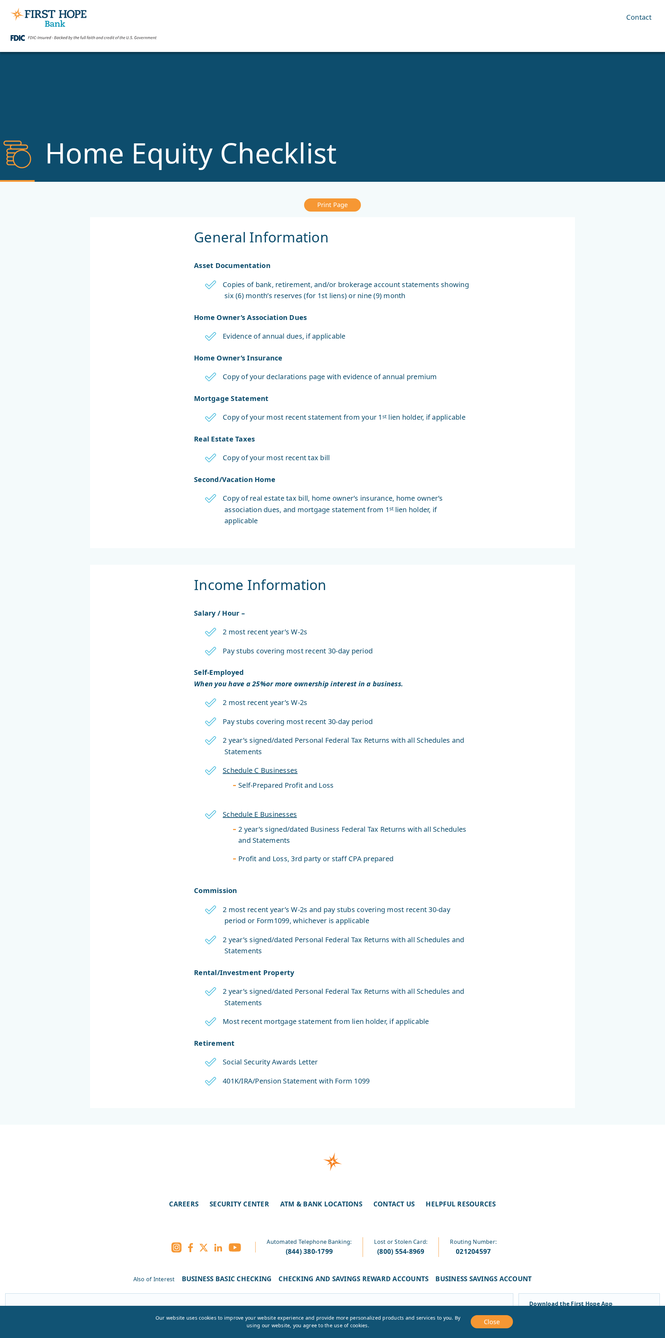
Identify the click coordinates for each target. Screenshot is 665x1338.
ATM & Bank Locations (321, 1203)
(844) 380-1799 (309, 1251)
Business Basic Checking (227, 1278)
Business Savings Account (483, 1278)
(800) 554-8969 (401, 1251)
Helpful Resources (461, 1203)
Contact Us (394, 1203)
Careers (183, 1203)
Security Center (239, 1203)
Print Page (332, 204)
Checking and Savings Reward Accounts (353, 1278)
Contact (639, 17)
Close (492, 1322)
